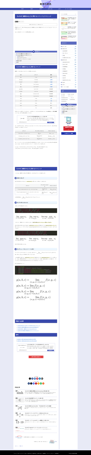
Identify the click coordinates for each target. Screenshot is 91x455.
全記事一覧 (34, 453)
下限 (51, 100)
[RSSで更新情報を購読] (43, 383)
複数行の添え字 (20, 56)
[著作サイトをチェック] (29, 383)
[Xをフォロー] (31, 383)
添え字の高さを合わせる (22, 57)
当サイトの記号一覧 (28, 453)
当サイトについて (21, 453)
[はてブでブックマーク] (35, 379)
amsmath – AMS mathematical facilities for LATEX (26, 339)
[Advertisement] (36, 41)
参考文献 (56, 453)
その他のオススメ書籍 (68, 133)
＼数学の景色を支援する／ (36, 356)
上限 (51, 98)
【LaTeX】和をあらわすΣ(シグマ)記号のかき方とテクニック (28, 325)
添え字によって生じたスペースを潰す (24, 59)
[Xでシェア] (30, 379)
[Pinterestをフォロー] (36, 383)
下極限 (51, 86)
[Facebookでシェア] (32, 379)
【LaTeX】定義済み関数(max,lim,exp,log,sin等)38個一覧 (27, 327)
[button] (42, 379)
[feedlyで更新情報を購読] (41, 383)
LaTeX (17, 21)
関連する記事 (19, 60)
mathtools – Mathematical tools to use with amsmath (27, 340)
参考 (18, 62)
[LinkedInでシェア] (40, 379)
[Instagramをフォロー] (34, 383)
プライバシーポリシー (50, 453)
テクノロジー (22, 21)
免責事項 (44, 453)
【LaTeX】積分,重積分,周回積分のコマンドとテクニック (28, 330)
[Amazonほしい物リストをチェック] (38, 383)
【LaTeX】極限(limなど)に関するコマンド (24, 53)
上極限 (51, 79)
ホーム (15, 453)
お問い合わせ (39, 453)
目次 (36, 51)
